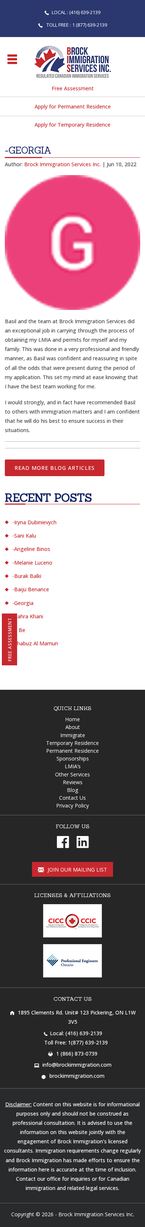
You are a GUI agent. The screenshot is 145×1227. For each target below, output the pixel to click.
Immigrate (72, 735)
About (72, 726)
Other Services (72, 774)
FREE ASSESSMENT (10, 639)
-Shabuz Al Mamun (35, 643)
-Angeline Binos (31, 548)
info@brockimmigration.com (77, 1064)
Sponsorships (73, 758)
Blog (72, 789)
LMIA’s (73, 766)
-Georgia (22, 602)
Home (72, 719)
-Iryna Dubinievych (34, 522)
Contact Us (72, 797)
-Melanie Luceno (32, 562)
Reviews (73, 782)
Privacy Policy (72, 805)
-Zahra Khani (27, 616)
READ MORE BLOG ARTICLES (54, 467)
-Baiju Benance (30, 589)
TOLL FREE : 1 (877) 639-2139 (76, 24)
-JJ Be (18, 629)
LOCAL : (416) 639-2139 (76, 12)
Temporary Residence (72, 742)
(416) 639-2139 (83, 1033)
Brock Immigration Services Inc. (96, 1214)
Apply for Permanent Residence (73, 106)
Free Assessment (73, 88)
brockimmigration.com (76, 1075)
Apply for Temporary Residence (72, 124)
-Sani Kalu (24, 535)
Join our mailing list (76, 869)
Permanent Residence (72, 750)
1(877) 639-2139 (88, 1042)
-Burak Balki (26, 575)
